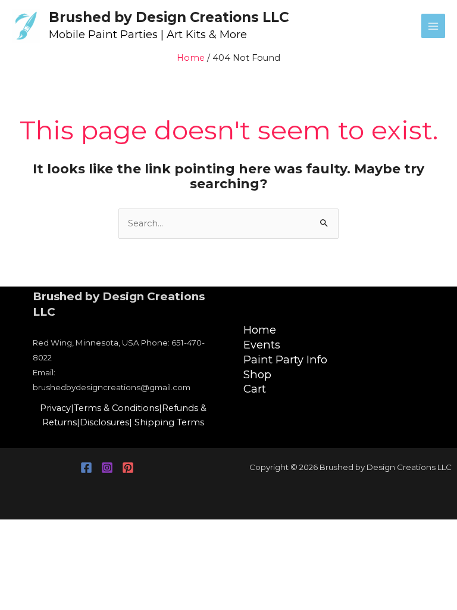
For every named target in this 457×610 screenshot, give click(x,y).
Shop (257, 374)
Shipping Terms (169, 422)
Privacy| (57, 408)
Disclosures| (106, 422)
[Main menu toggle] (433, 26)
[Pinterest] (128, 468)
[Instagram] (107, 468)
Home (259, 330)
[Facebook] (86, 468)
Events (261, 344)
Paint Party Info (285, 359)
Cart (254, 389)
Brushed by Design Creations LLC (169, 17)
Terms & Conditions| (118, 408)
